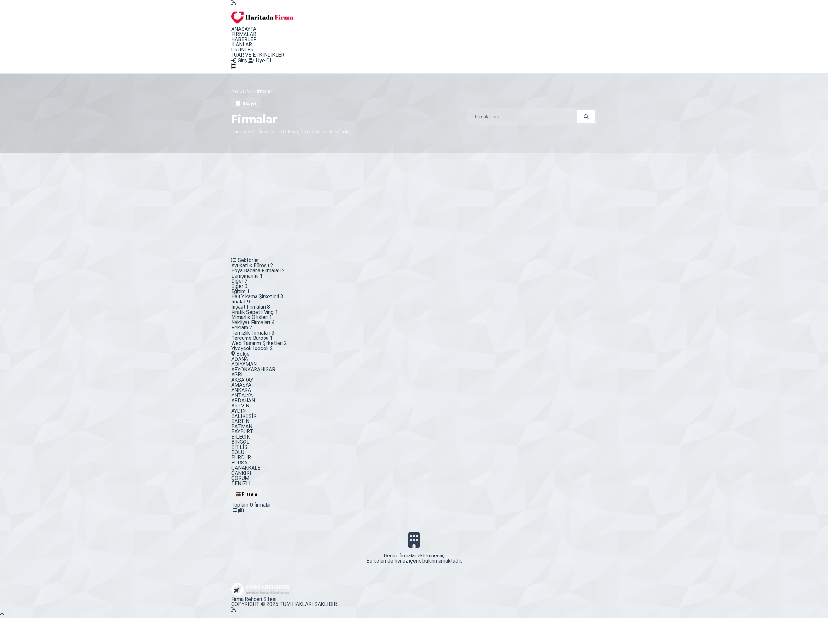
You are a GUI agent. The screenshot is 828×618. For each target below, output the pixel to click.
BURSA (239, 463)
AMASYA (241, 385)
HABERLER (243, 39)
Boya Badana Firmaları (258, 271)
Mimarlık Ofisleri (251, 317)
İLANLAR (241, 44)
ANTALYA (242, 395)
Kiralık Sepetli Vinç (254, 312)
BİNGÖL (240, 442)
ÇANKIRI (241, 473)
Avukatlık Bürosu (252, 265)
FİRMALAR (243, 34)
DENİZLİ (241, 483)
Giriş (241, 60)
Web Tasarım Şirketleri (259, 343)
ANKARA (241, 390)
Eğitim (240, 291)
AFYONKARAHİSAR (253, 369)
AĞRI (237, 375)
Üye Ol (263, 60)
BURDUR (241, 457)
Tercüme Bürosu (252, 338)
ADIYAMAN (244, 364)
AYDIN (238, 411)
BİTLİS (239, 447)
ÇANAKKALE (245, 468)
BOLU (237, 452)
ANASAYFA (243, 29)
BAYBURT (242, 432)
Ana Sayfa (240, 91)
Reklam (241, 328)
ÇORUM (240, 478)
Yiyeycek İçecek (252, 348)
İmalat (240, 302)
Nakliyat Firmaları (252, 322)
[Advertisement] (414, 201)
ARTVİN (240, 406)
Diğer (239, 281)
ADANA (239, 359)
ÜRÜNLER (242, 50)
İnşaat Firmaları (250, 307)
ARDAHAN (243, 400)
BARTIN (240, 421)
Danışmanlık (247, 276)
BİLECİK (240, 437)
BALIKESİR (243, 416)
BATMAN (241, 426)
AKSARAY (242, 380)
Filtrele (249, 494)
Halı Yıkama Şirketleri (257, 296)
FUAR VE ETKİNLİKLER (257, 55)
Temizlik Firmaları (253, 333)
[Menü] (233, 66)
